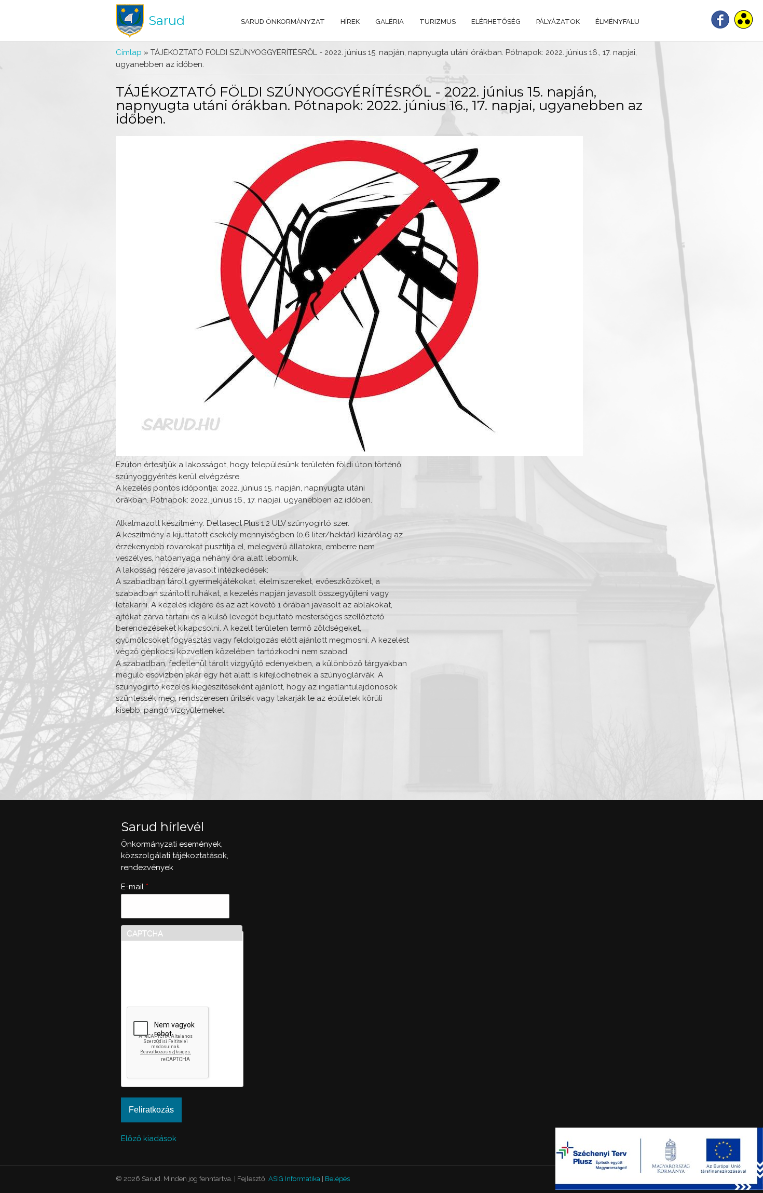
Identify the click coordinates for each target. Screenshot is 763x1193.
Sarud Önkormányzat (283, 21)
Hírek (350, 21)
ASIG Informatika (294, 1179)
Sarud (166, 20)
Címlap (129, 52)
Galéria (389, 21)
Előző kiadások (148, 1138)
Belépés (337, 1179)
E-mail (134, 886)
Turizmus (437, 21)
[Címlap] (130, 21)
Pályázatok (558, 21)
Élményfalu (617, 21)
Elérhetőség (496, 21)
